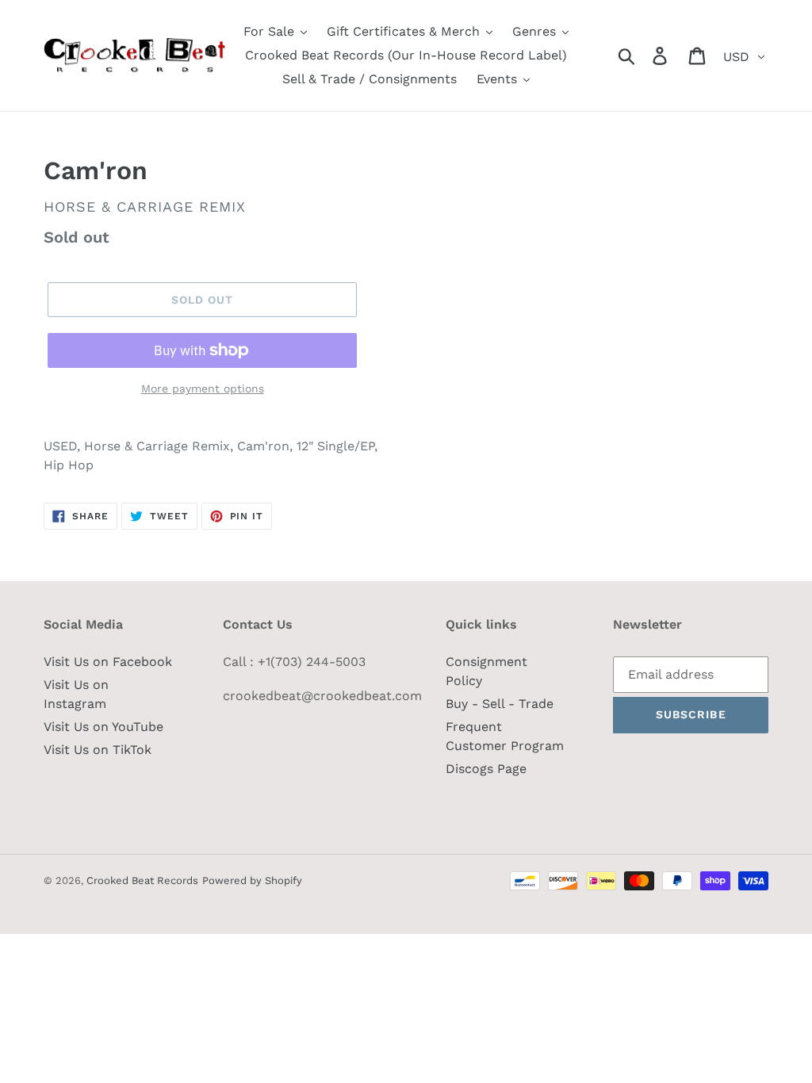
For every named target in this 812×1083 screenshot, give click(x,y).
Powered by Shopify (252, 880)
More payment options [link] (202, 388)
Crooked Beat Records (142, 880)
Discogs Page (486, 768)
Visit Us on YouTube (103, 726)
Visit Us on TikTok (97, 749)
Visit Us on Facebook (108, 661)
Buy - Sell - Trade (499, 703)
